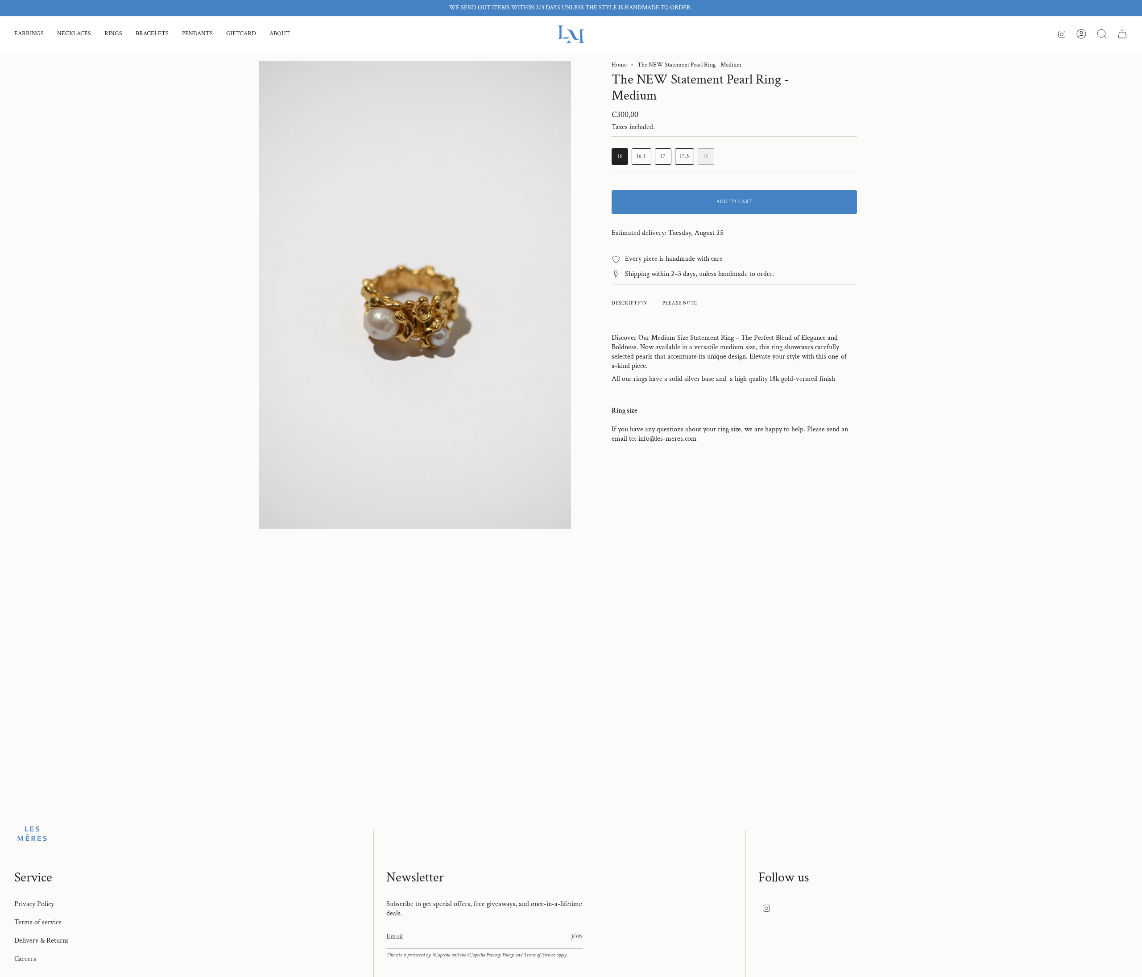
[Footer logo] (32, 834)
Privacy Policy (34, 904)
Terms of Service (539, 955)
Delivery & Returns (41, 940)
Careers (25, 959)
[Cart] (1122, 34)
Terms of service (38, 922)
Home (619, 65)
